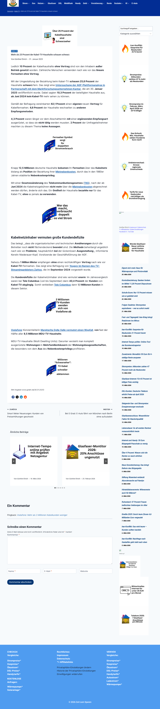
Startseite (10, 11)
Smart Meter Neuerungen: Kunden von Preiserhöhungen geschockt (25, 413)
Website (84, 571)
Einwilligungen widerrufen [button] (69, 674)
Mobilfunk (68, 3)
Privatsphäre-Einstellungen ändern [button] (74, 667)
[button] (13, 397)
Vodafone (16, 330)
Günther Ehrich (22, 479)
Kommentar (13, 535)
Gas (33, 3)
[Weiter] (106, 461)
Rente (109, 3)
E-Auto (135, 3)
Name (12, 571)
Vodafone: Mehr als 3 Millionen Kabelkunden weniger (42, 515)
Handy (78, 3)
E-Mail (48, 571)
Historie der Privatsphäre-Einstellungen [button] (76, 670)
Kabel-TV (17, 11)
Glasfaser (52, 3)
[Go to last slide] (14, 461)
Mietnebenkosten (66, 171)
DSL (60, 3)
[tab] (55, 487)
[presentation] (33, 454)
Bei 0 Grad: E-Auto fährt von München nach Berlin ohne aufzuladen (88, 413)
